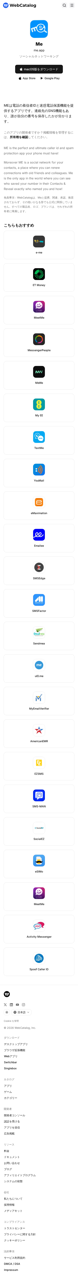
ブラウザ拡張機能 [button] (14, 1050)
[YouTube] (17, 1004)
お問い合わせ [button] (12, 1163)
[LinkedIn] (11, 1004)
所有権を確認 (19, 137)
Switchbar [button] (10, 1062)
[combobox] (21, 1012)
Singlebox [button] (10, 1068)
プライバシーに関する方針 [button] (20, 1234)
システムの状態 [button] (13, 1181)
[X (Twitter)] (5, 1004)
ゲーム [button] (8, 1091)
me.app (39, 50)
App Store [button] (29, 78)
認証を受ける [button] (12, 1121)
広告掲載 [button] (9, 1133)
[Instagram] (23, 1004)
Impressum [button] (11, 1269)
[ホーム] (19, 5)
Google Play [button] (52, 78)
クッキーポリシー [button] (14, 1240)
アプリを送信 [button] (12, 1127)
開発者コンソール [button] (14, 1115)
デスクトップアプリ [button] (16, 1044)
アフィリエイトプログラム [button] (20, 1175)
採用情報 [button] (9, 1204)
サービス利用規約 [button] (14, 1257)
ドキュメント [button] (12, 1157)
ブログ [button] (8, 1169)
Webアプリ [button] (11, 1056)
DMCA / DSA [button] (12, 1263)
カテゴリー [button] (10, 1097)
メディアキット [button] (13, 1210)
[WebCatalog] (7, 994)
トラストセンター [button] (14, 1228)
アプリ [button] (8, 1085)
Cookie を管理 (11, 1020)
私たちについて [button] (13, 1198)
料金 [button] (6, 1150)
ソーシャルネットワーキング (39, 56)
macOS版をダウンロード (41, 69)
